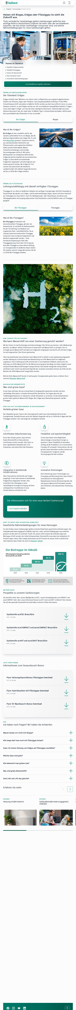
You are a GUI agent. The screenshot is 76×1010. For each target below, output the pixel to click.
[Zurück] (63, 789)
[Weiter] (70, 789)
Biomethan (11, 140)
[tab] (20, 119)
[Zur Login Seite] (64, 2)
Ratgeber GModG (37, 541)
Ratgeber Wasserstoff (17, 378)
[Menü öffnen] (69, 3)
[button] (20, 810)
